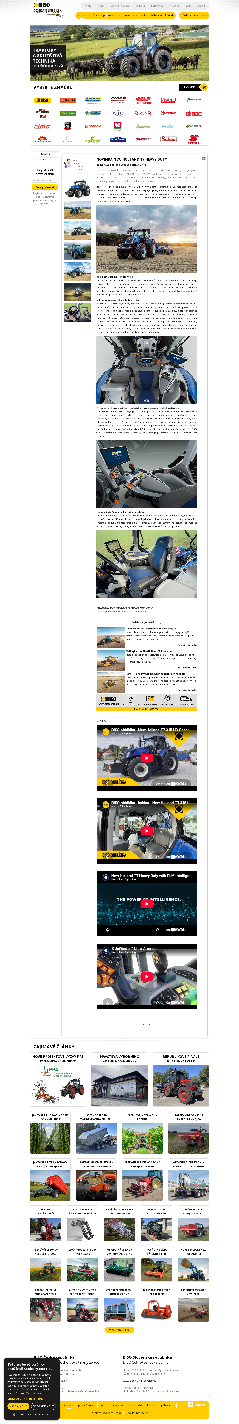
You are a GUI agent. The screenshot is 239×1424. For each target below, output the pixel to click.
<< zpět (146, 1024)
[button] (31, 1399)
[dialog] (32, 1389)
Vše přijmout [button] (18, 1406)
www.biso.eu (130, 1380)
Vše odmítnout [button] (43, 1406)
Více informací (34, 1393)
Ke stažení (45, 159)
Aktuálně (45, 153)
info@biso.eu (148, 1380)
